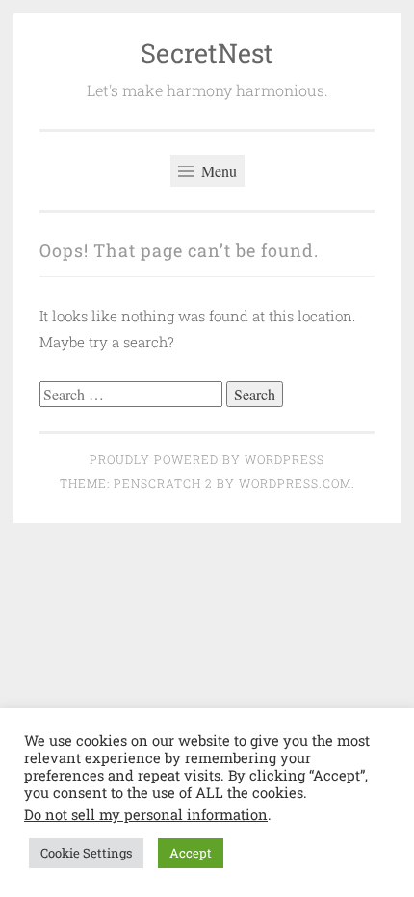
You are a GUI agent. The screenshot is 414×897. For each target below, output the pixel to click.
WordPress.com (295, 483)
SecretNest (207, 52)
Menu (217, 171)
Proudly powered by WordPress (207, 459)
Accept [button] (190, 852)
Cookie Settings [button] (86, 852)
